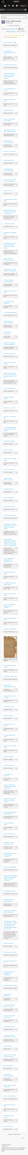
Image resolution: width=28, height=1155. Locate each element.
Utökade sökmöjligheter (14, 25)
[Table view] (22, 29)
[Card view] (19, 29)
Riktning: (8, 31)
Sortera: (18, 31)
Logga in (23, 5)
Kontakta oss (5, 1146)
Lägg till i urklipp (16, 45)
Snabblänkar (17, 6)
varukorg (5, 6)
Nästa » (23, 1138)
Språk (13, 6)
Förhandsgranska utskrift (9, 29)
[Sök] (25, 10)
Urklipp (9, 6)
